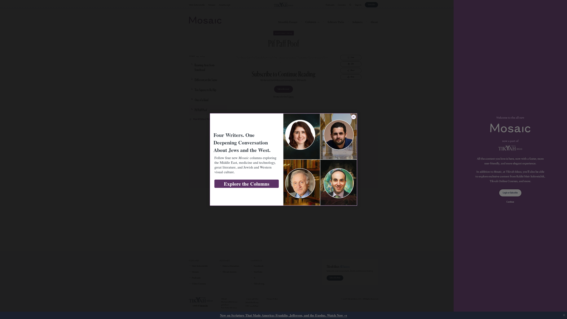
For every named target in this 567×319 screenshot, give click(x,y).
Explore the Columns (246, 183)
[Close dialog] (353, 116)
